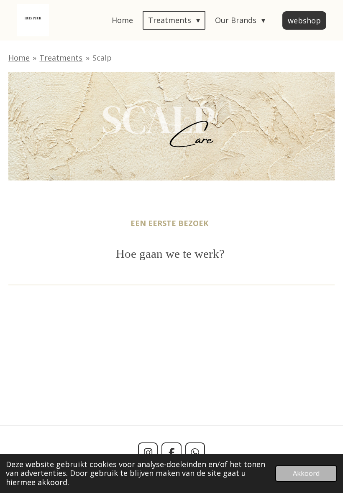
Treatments (60, 58)
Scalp (102, 58)
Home (19, 58)
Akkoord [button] (306, 473)
